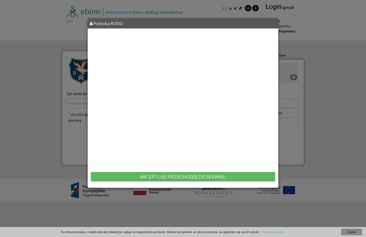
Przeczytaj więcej (271, 232)
